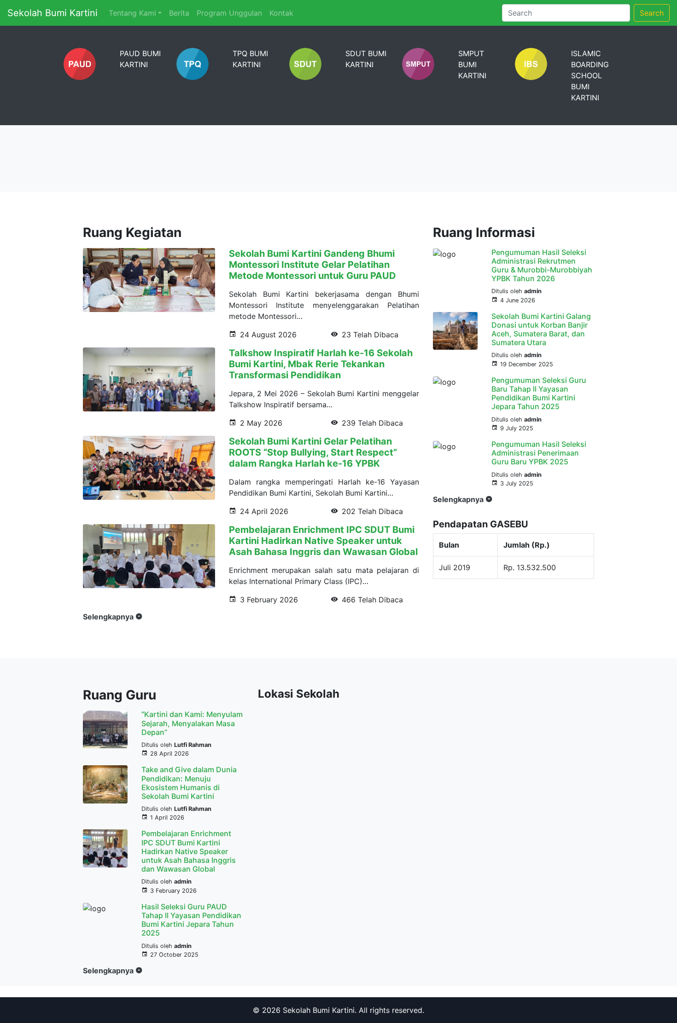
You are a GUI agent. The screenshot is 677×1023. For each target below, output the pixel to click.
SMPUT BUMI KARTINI (472, 64)
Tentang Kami (132, 12)
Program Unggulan (229, 12)
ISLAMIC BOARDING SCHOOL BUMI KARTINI (590, 75)
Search (652, 12)
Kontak (281, 12)
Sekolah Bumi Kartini (52, 12)
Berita (179, 12)
